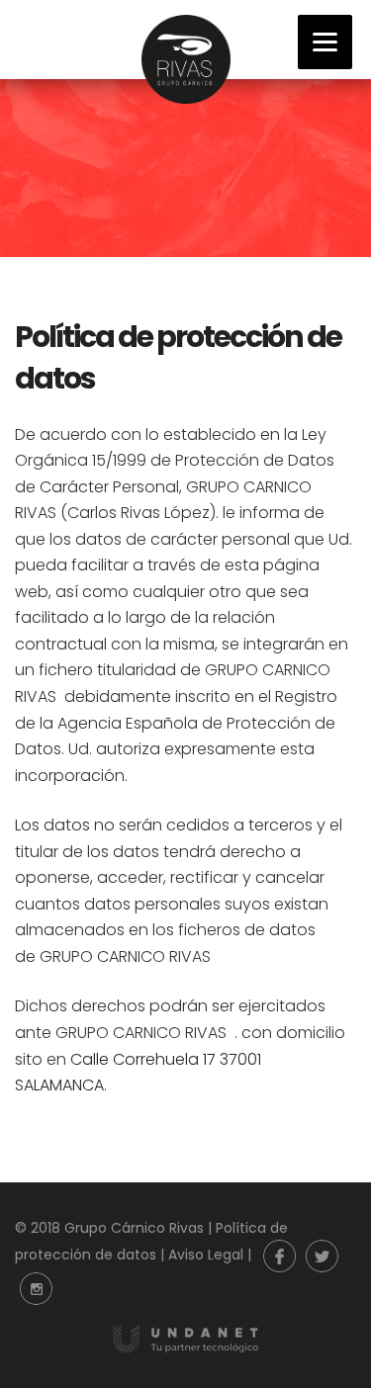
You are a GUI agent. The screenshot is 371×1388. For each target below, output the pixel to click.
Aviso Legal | (211, 1254)
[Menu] (325, 42)
